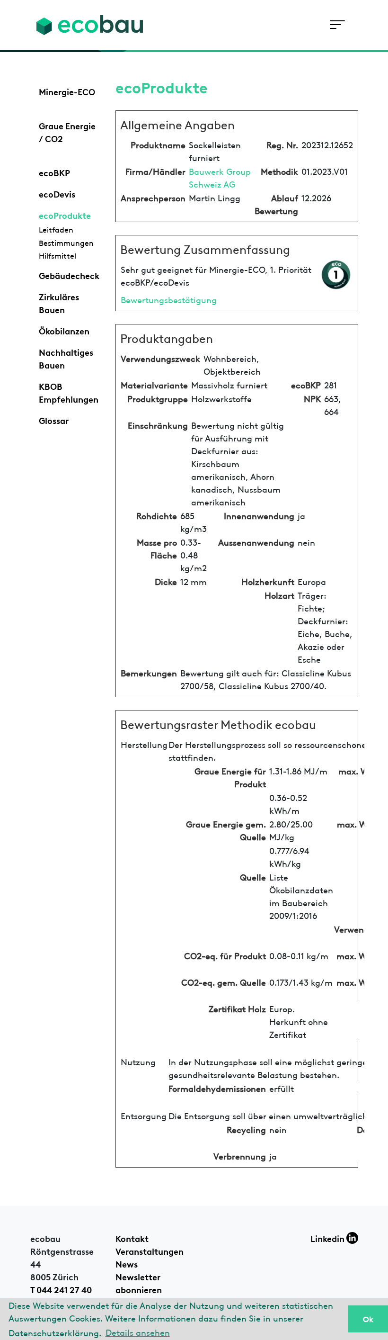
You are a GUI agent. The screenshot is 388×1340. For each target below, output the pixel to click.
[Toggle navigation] (337, 25)
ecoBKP (54, 172)
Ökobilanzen (64, 330)
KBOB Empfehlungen (68, 392)
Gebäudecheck (69, 275)
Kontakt (132, 1238)
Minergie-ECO (67, 91)
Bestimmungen (66, 242)
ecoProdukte (65, 214)
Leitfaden (56, 229)
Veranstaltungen (149, 1250)
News (126, 1263)
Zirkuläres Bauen (59, 302)
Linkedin (328, 1238)
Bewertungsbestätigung (169, 299)
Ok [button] (368, 1318)
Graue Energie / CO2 (67, 131)
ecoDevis (57, 193)
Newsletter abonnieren (138, 1282)
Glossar (54, 420)
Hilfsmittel (57, 255)
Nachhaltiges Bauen (66, 357)
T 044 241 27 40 (61, 1289)
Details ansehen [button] (138, 1332)
